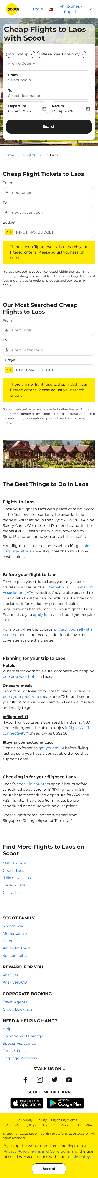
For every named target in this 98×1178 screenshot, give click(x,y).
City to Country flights (22, 1125)
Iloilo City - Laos (17, 878)
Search (49, 126)
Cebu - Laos (13, 870)
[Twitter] (54, 1079)
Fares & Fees (14, 1051)
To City (42, 1120)
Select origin (19, 80)
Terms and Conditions (50, 1151)
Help (7, 1029)
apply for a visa (46, 614)
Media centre (15, 933)
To (10, 90)
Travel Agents (15, 1002)
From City (84, 1125)
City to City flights (64, 1120)
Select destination (24, 95)
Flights (29, 155)
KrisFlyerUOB (15, 982)
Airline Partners (17, 948)
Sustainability (15, 955)
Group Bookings (17, 1009)
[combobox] (52, 192)
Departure (17, 106)
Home (8, 155)
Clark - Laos (13, 892)
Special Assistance (19, 1043)
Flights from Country (58, 1125)
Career (9, 941)
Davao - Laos (14, 885)
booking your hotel (20, 676)
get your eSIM (51, 748)
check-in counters (33, 784)
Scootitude (13, 926)
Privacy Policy (16, 1151)
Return (58, 106)
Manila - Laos (14, 863)
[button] (61, 54)
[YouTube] (69, 1079)
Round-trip (18, 54)
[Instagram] (39, 1079)
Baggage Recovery (20, 1058)
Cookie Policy (77, 1157)
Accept (49, 1169)
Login (38, 9)
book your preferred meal (26, 696)
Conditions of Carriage (23, 1036)
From (13, 75)
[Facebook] (25, 1079)
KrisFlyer (10, 975)
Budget (9, 222)
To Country (25, 1120)
